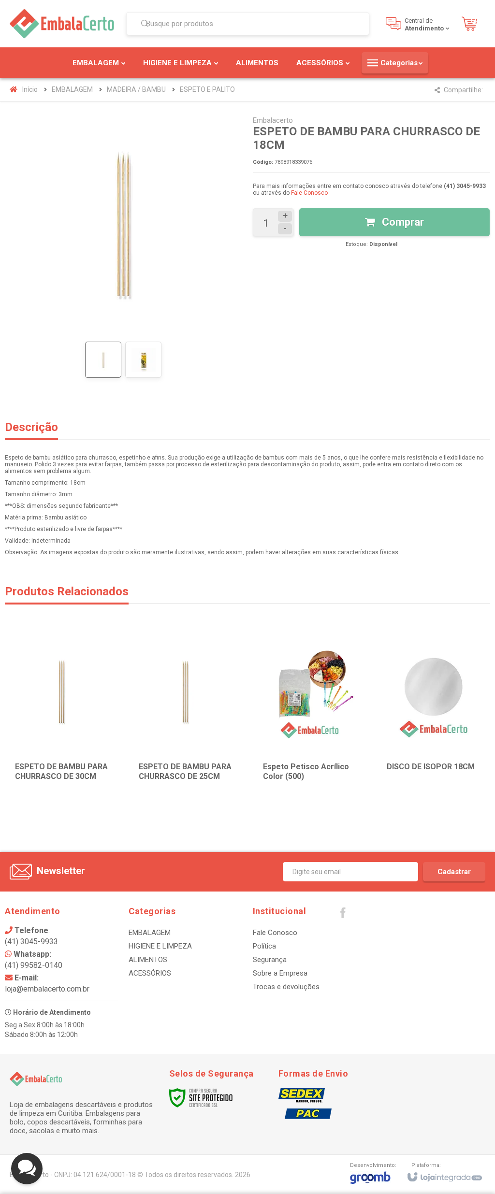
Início (30, 89)
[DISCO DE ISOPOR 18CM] (433, 713)
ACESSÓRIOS (150, 973)
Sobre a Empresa (280, 973)
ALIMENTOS (148, 959)
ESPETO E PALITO (207, 89)
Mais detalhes (439, 761)
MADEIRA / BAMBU (136, 89)
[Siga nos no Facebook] (342, 915)
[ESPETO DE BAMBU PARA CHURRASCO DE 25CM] (185, 713)
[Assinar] (454, 871)
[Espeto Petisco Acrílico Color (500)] (310, 713)
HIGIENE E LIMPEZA (160, 946)
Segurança (270, 959)
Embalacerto (273, 120)
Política (264, 946)
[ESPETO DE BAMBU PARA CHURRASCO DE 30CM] (62, 713)
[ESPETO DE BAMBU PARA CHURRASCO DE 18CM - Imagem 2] (143, 360)
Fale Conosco (309, 192)
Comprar (401, 222)
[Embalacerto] (62, 23)
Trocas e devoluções (286, 986)
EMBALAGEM (72, 89)
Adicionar (78, 761)
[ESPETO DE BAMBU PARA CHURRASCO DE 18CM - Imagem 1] (103, 360)
